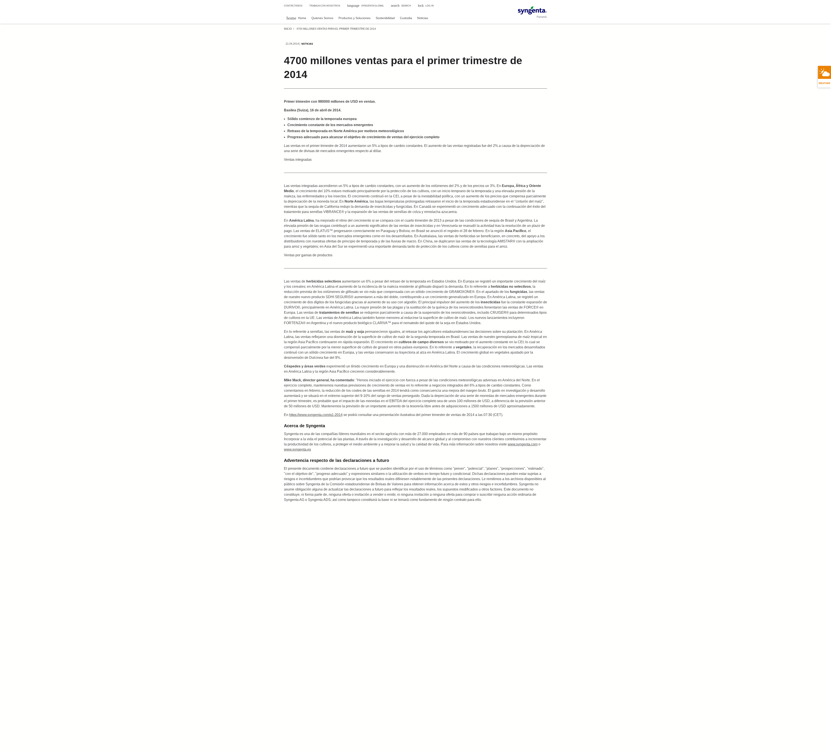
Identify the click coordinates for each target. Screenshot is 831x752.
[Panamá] (532, 10)
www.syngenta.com (523, 444)
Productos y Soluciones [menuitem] (354, 18)
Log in (426, 5)
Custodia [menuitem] (406, 18)
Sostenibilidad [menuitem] (385, 18)
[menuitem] (296, 18)
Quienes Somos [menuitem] (322, 18)
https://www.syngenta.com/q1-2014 (316, 415)
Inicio (288, 28)
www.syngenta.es (297, 449)
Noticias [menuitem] (422, 18)
